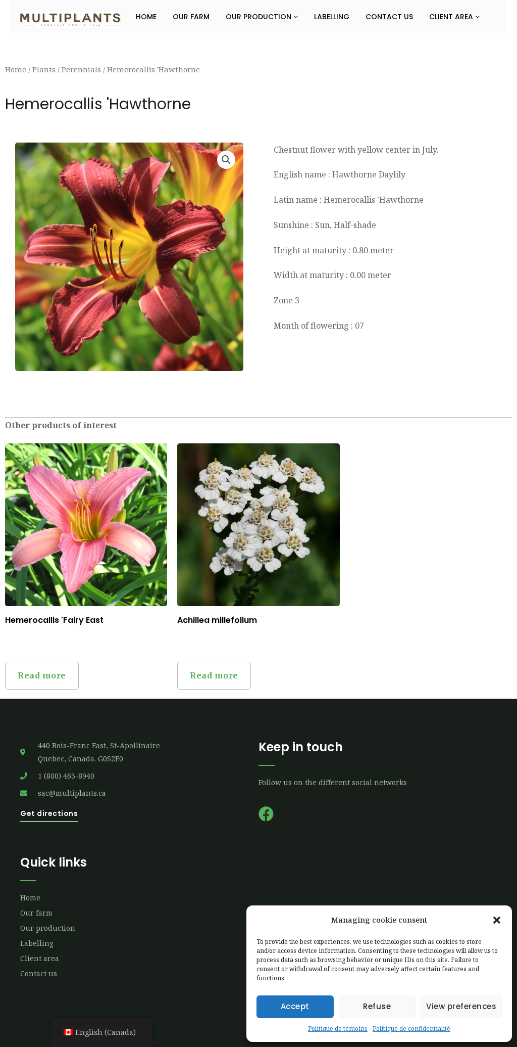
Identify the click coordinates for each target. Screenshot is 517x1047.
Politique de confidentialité (411, 1028)
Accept (295, 1006)
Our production (259, 17)
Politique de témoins (338, 1028)
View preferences (461, 1006)
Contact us (389, 17)
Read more (42, 675)
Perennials (81, 69)
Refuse (377, 1006)
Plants (44, 69)
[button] (497, 920)
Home (146, 17)
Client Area (452, 17)
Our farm (191, 17)
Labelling (331, 17)
